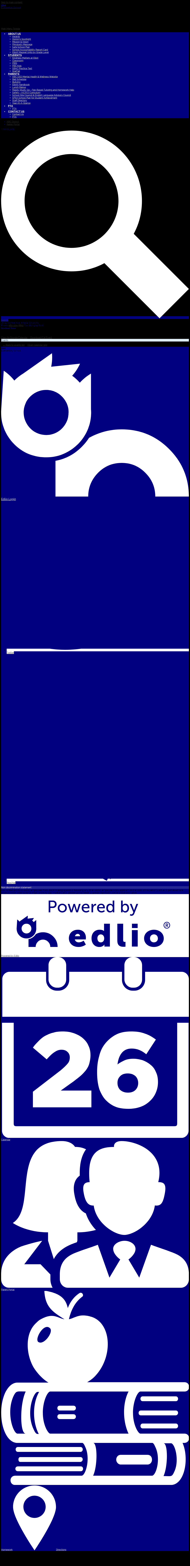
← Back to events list (14, 345)
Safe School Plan (21, 47)
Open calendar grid (37, 345)
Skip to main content (11, 2)
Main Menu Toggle (10, 28)
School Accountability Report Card (30, 49)
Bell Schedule (19, 79)
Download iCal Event (41, 337)
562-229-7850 (16, 325)
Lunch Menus (19, 87)
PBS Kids (17, 66)
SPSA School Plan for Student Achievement (34, 98)
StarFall (16, 71)
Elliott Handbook (21, 84)
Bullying (16, 82)
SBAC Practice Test (22, 68)
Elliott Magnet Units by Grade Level (30, 52)
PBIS (14, 63)
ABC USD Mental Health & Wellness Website (35, 76)
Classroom (17, 60)
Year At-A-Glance (21, 103)
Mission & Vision (20, 41)
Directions (61, 1549)
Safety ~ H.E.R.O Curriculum (26, 92)
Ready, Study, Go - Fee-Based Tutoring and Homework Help (43, 90)
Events (4, 340)
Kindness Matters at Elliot (25, 58)
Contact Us (18, 114)
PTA (14, 108)
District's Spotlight (21, 39)
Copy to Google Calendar (14, 337)
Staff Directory (19, 100)
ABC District (13, 121)
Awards (16, 36)
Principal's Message (22, 44)
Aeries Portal (13, 124)
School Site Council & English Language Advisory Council (41, 95)
